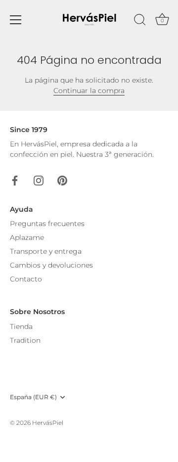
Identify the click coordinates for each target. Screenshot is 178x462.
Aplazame (27, 237)
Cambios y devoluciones (51, 265)
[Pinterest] (62, 179)
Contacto (26, 279)
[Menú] (16, 20)
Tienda (21, 326)
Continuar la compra (89, 90)
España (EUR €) (33, 397)
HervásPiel (47, 422)
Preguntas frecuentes (47, 223)
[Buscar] (140, 21)
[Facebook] (15, 179)
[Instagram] (39, 179)
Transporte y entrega (46, 251)
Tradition (25, 340)
